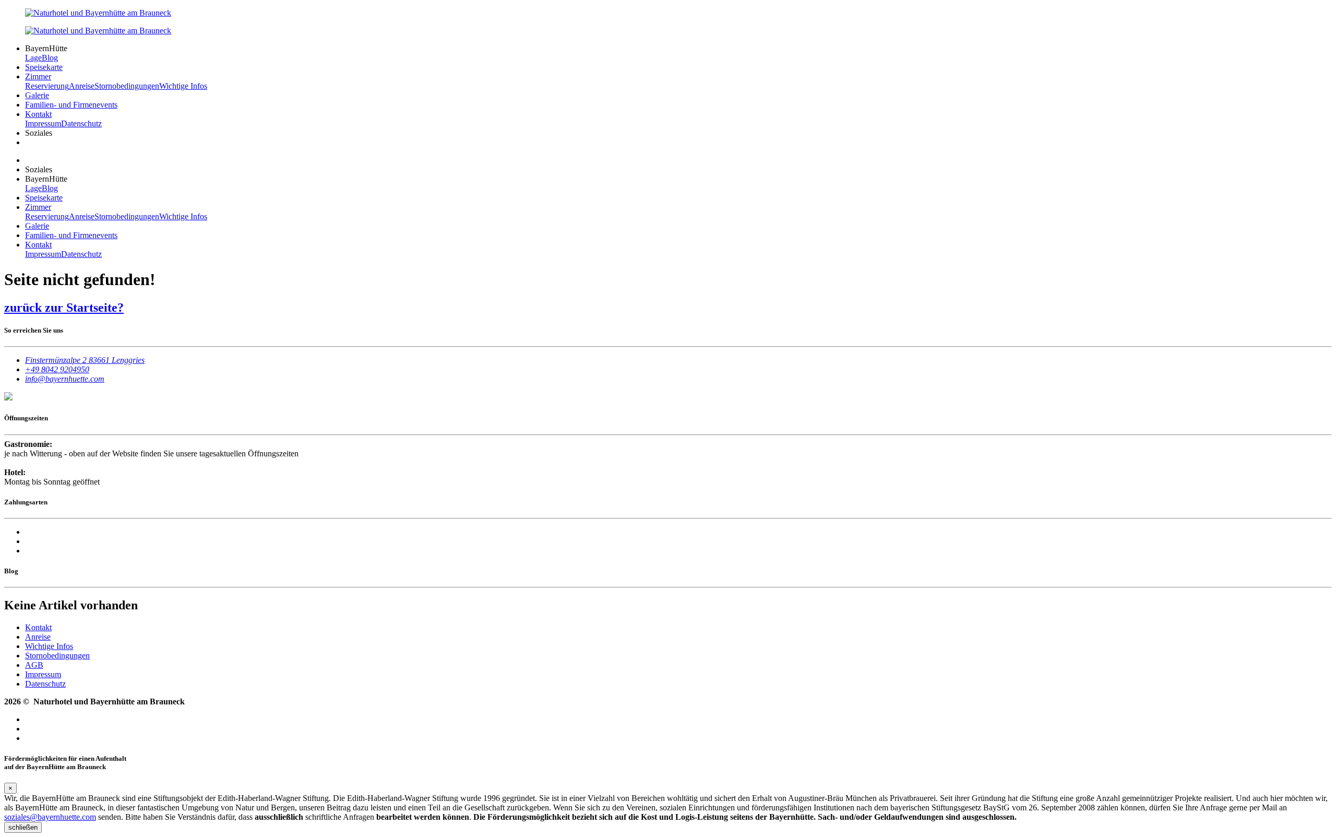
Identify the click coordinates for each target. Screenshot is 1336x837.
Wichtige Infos (183, 85)
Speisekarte (44, 67)
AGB (34, 665)
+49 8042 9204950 (57, 369)
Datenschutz (81, 123)
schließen (23, 827)
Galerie (37, 95)
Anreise (81, 85)
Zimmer (38, 76)
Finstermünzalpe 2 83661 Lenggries (85, 360)
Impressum (43, 123)
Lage (33, 57)
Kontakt (38, 114)
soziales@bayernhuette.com (50, 816)
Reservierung (47, 85)
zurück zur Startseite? (64, 307)
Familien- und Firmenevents (71, 104)
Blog (50, 57)
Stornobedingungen (126, 85)
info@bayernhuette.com (64, 378)
